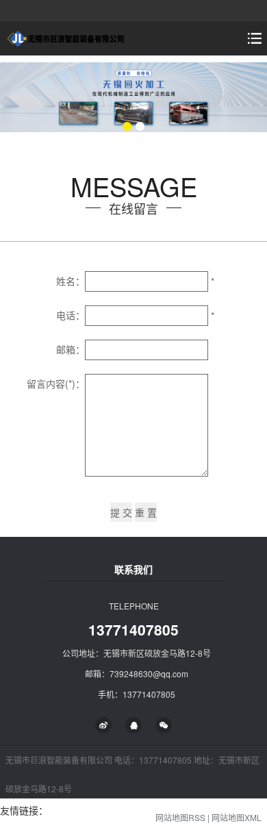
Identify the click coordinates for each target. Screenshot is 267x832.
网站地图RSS (180, 817)
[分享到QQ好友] (133, 725)
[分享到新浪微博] (103, 725)
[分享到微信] (163, 725)
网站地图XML (237, 817)
